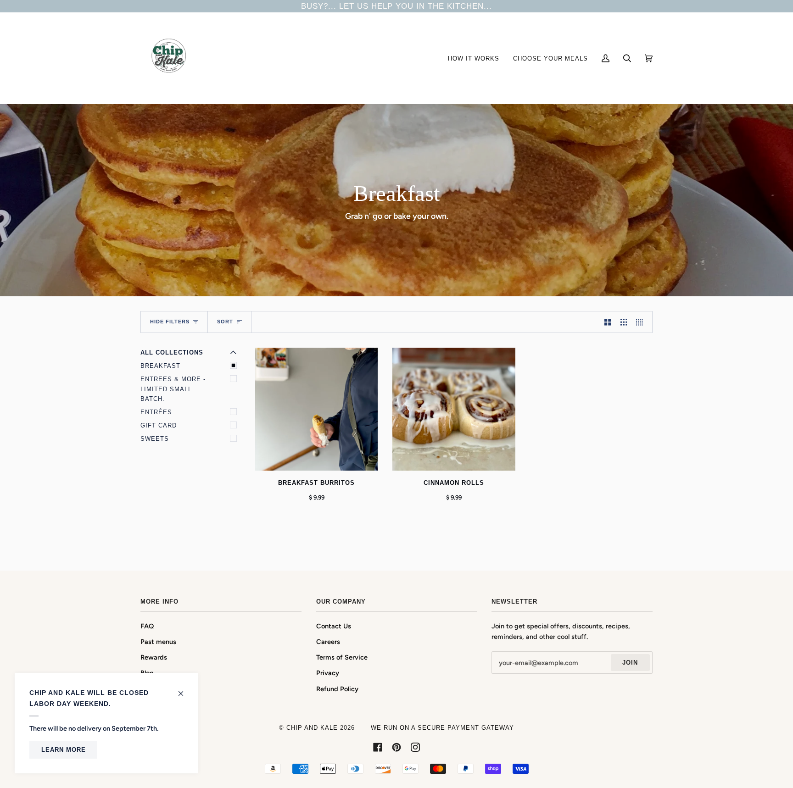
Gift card (158, 425)
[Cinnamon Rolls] (453, 409)
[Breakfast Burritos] (316, 409)
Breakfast (160, 365)
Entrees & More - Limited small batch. (173, 389)
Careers (328, 642)
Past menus (158, 642)
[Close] (184, 689)
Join (630, 662)
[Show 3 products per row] (624, 322)
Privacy (327, 673)
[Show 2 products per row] (608, 322)
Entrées (156, 412)
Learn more (63, 749)
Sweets (154, 438)
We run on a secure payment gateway (442, 727)
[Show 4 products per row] (641, 322)
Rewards (153, 657)
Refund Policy (337, 689)
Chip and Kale (312, 727)
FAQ (147, 626)
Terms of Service (342, 657)
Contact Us (333, 626)
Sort (225, 321)
